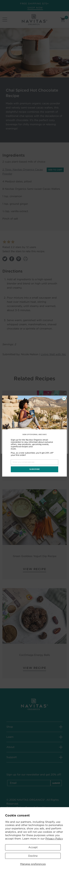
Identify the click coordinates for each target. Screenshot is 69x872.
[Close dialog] (64, 398)
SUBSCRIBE (34, 469)
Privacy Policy (54, 838)
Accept (33, 847)
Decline (33, 855)
